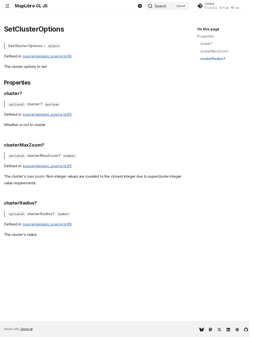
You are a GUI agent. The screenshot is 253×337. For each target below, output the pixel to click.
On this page (208, 29)
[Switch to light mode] (139, 5)
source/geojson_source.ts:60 (47, 114)
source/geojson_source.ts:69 (47, 224)
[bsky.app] (202, 329)
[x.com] (219, 329)
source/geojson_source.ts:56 (47, 56)
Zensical (26, 329)
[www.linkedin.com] (228, 329)
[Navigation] (7, 5)
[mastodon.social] (210, 329)
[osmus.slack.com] (237, 329)
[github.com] (246, 329)
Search (160, 6)
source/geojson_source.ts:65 (47, 166)
